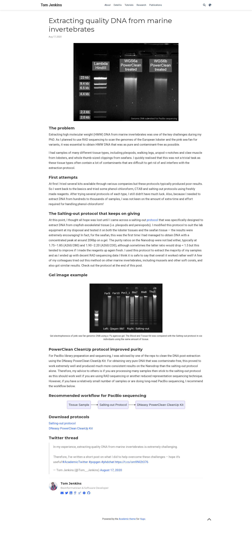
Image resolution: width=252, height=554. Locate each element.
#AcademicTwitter (75, 462)
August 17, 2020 (111, 470)
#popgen (94, 462)
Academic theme (127, 519)
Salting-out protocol (62, 423)
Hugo (142, 519)
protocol (152, 220)
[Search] (204, 5)
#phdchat (107, 462)
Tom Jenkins (51, 5)
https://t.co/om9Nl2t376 (131, 462)
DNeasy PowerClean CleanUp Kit (71, 428)
